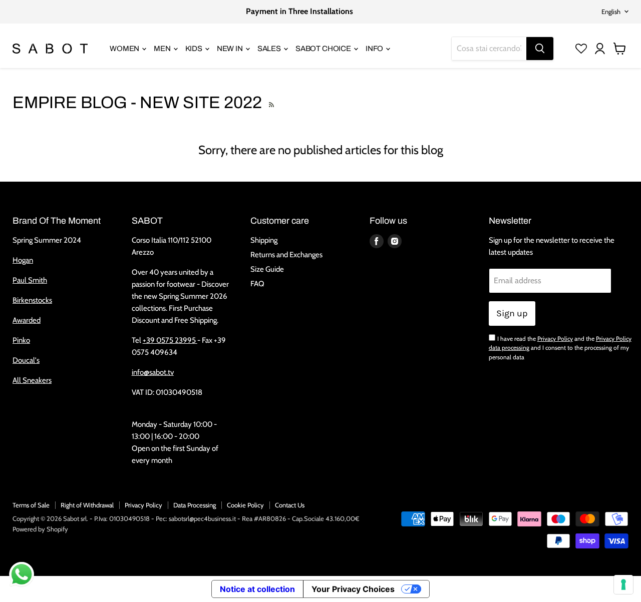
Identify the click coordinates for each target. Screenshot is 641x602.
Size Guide (267, 269)
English (610, 12)
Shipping (263, 240)
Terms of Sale (31, 505)
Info (375, 49)
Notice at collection (257, 589)
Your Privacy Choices (353, 589)
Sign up (512, 313)
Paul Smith (30, 280)
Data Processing (194, 505)
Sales (269, 49)
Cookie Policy (245, 505)
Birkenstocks (32, 300)
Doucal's (26, 360)
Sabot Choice (324, 49)
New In (230, 49)
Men (163, 49)
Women (125, 49)
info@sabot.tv (153, 372)
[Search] (539, 48)
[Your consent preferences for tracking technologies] (623, 584)
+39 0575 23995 (170, 340)
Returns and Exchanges (286, 254)
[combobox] (489, 48)
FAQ (257, 283)
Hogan (23, 260)
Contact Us (289, 505)
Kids (194, 49)
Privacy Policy (555, 338)
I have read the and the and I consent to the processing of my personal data (560, 348)
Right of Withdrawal (87, 505)
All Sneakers (32, 380)
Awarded (27, 320)
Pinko (21, 340)
